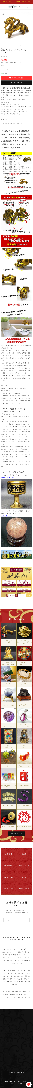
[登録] (27, 920)
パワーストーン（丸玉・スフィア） (8, 704)
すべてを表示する (16, 833)
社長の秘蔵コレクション (24, 826)
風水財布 (8, 683)
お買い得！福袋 (24, 785)
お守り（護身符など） (8, 746)
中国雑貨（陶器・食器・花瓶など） (8, 786)
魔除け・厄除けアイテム (9, 826)
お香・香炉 (8, 766)
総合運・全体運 (8, 877)
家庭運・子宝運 (24, 889)
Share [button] (5, 119)
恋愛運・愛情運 (8, 865)
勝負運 (24, 877)
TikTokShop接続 (6, 123)
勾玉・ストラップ (24, 766)
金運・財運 (16, 123)
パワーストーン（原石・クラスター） (24, 704)
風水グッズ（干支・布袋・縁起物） (9, 663)
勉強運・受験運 (8, 889)
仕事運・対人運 (24, 865)
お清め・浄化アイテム (24, 806)
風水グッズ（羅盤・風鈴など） (24, 663)
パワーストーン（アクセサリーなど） (24, 725)
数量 (2, 65)
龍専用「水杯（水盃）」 (9, 478)
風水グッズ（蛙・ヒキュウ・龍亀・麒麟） (24, 642)
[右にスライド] (20, 45)
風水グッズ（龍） (8, 641)
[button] (3, 7)
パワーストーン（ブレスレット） (24, 684)
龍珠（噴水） (24, 746)
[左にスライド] (13, 45)
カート (23, 7)
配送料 (5, 62)
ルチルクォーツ (6, 516)
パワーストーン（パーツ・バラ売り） (8, 725)
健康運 (24, 854)
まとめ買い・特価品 (8, 806)
